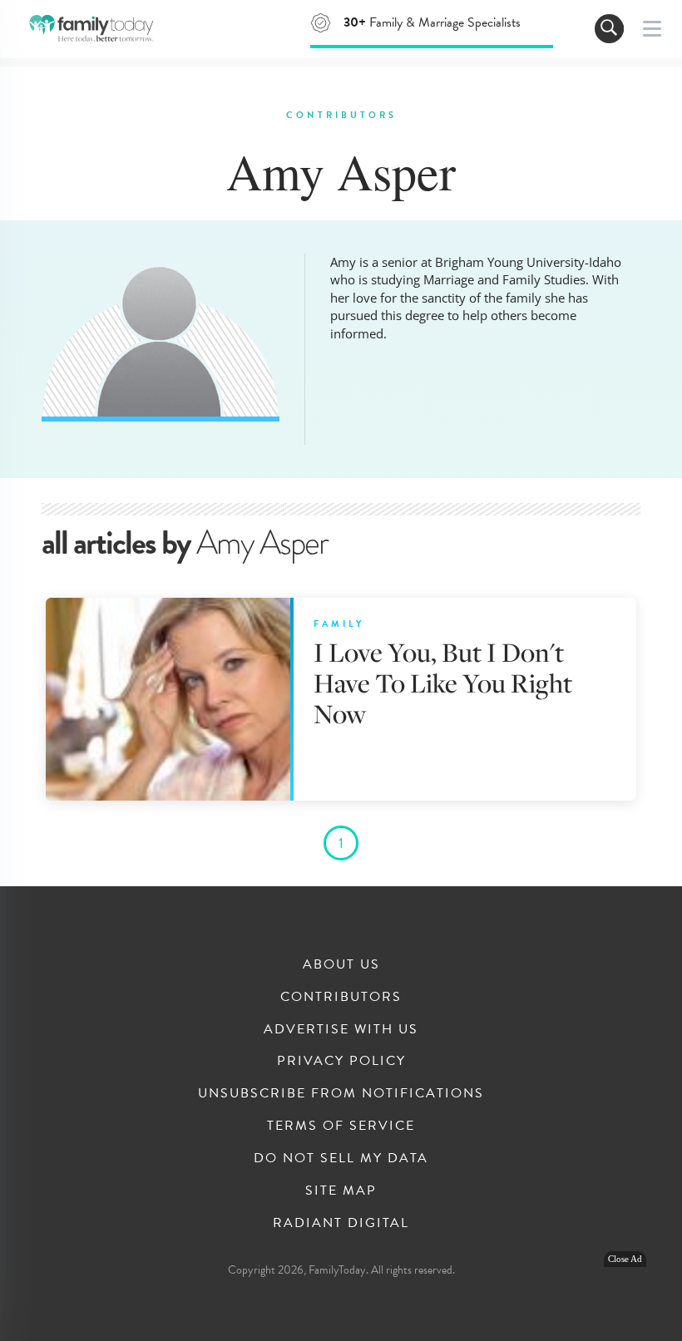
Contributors (341, 997)
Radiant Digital (341, 1223)
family (339, 624)
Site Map (341, 1190)
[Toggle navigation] (609, 28)
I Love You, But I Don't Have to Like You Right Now (443, 682)
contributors (341, 115)
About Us (341, 964)
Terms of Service (341, 1126)
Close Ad (625, 1259)
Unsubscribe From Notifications (341, 1093)
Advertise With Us (341, 1029)
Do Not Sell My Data (341, 1158)
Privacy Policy (341, 1061)
